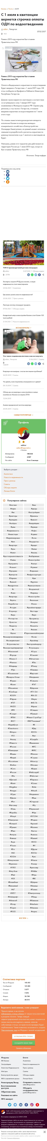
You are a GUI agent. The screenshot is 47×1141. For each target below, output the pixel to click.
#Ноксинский (13, 651)
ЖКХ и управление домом (10, 1079)
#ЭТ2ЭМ (34, 816)
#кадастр (13, 626)
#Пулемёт (34, 714)
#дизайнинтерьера (34, 608)
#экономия (34, 600)
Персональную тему (9, 1030)
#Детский (13, 780)
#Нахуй (13, 816)
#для (34, 578)
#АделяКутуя (13, 725)
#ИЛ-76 (34, 703)
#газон (34, 604)
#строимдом (34, 648)
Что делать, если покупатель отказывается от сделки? (22, 382)
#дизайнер (34, 640)
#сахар (34, 864)
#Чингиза (13, 662)
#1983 (13, 867)
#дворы (34, 509)
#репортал (13, 575)
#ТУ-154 (34, 692)
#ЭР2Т (13, 893)
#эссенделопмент (13, 640)
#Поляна (34, 889)
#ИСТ (13, 721)
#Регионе (34, 754)
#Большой (13, 824)
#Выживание (34, 743)
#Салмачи (34, 681)
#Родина (34, 820)
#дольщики (13, 520)
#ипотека (13, 505)
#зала (13, 593)
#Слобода (13, 692)
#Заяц (13, 809)
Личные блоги (9, 491)
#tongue (13, 791)
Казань (3, 9)
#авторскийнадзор (34, 644)
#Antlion (13, 765)
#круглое (34, 582)
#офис (34, 531)
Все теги (22, 918)
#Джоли (13, 798)
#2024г (13, 857)
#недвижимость (13, 531)
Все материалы (22, 328)
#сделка (34, 534)
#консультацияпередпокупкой (13, 648)
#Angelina (13, 787)
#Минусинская (13, 860)
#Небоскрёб (34, 772)
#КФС (34, 750)
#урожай (34, 824)
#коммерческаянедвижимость (13, 637)
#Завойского (13, 728)
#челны (13, 560)
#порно (34, 911)
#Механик (34, 908)
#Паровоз (34, 780)
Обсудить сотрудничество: (30, 1090)
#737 (13, 703)
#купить (13, 600)
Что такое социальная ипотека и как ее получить (23, 356)
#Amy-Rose (13, 871)
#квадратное (13, 586)
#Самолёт (34, 655)
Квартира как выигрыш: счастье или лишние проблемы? (22, 371)
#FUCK (13, 911)
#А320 (13, 706)
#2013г (34, 732)
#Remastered (13, 886)
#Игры (34, 875)
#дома (13, 633)
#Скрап (13, 908)
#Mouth (34, 791)
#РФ (13, 710)
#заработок (13, 604)
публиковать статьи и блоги (12, 1014)
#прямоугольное (34, 586)
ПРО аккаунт (7, 1099)
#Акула (34, 699)
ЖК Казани (5, 1061)
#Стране (34, 758)
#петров (13, 835)
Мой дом (4, 1071)
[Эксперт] (23, 442)
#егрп (34, 615)
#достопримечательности (13, 556)
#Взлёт (13, 783)
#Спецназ (34, 710)
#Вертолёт (34, 673)
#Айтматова (34, 659)
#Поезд (34, 666)
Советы (41, 359)
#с (13, 589)
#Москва (34, 765)
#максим (34, 835)
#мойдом (13, 523)
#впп (13, 542)
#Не (13, 776)
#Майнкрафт (13, 897)
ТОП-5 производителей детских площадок (20, 268)
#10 (13, 736)
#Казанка (34, 827)
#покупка (34, 622)
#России (13, 747)
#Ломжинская (13, 673)
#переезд (34, 593)
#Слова (34, 783)
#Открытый (34, 802)
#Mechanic (34, 904)
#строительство (13, 644)
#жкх (34, 505)
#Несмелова (13, 688)
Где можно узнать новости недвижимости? (18, 295)
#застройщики (34, 512)
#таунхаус (13, 611)
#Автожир (13, 805)
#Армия (34, 706)
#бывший (34, 838)
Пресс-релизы (18, 298)
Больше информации (13, 1138)
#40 (13, 853)
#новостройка (34, 560)
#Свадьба (34, 739)
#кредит (34, 545)
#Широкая (34, 688)
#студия (13, 608)
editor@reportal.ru (23, 448)
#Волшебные (13, 882)
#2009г (13, 695)
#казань (34, 553)
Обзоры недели (38, 271)
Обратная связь (8, 1092)
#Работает (34, 776)
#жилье (34, 549)
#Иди (34, 813)
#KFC (34, 747)
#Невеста (13, 743)
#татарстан (13, 618)
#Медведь (13, 666)
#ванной (13, 582)
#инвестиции (13, 534)
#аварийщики (34, 523)
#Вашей (13, 758)
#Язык (34, 798)
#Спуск (34, 651)
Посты (10, 9)
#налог (13, 553)
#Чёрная (13, 699)
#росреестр (34, 618)
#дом (13, 549)
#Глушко (13, 681)
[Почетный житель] (19, 442)
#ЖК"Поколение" (34, 721)
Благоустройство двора (9, 1075)
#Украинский (34, 809)
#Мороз (13, 732)
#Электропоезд (34, 893)
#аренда (34, 527)
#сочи (34, 538)
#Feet (13, 875)
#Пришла (13, 827)
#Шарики (33, 882)
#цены (13, 527)
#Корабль (13, 813)
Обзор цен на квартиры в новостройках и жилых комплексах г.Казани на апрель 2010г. (20, 393)
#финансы (34, 516)
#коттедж (34, 611)
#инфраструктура (34, 575)
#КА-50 (34, 695)
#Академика (34, 677)
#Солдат (13, 714)
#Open (13, 794)
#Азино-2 (13, 659)
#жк (13, 512)
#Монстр (34, 761)
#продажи (13, 571)
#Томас (13, 846)
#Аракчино (13, 864)
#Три (13, 670)
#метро (34, 564)
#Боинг (13, 684)
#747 (34, 684)
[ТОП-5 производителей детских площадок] (23, 252)
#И (34, 846)
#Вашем (13, 754)
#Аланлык (34, 886)
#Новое (34, 860)
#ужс (34, 857)
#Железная (34, 900)
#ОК (13, 878)
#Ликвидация (13, 750)
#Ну (34, 805)
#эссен (34, 637)
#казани (34, 629)
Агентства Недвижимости (10, 1068)
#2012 (34, 842)
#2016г (34, 853)
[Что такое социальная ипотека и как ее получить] (23, 341)
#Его (13, 849)
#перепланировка (13, 538)
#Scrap (13, 904)
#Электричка (13, 820)
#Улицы (34, 897)
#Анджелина (34, 794)
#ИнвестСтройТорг (34, 717)
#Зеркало (13, 578)
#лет (34, 736)
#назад (13, 739)
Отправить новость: (32, 1083)
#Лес (34, 662)
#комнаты (34, 626)
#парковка (34, 571)
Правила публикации (23, 1048)
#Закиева (34, 670)
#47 (13, 889)
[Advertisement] (23, 212)
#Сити (13, 769)
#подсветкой (34, 589)
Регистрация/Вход (9, 1082)
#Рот (13, 802)
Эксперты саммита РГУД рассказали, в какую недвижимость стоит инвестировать (19, 283)
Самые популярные (22, 415)
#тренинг (34, 567)
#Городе (13, 655)
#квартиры (13, 597)
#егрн (13, 615)
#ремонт (34, 520)
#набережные (34, 556)
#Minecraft (13, 900)
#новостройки (34, 597)
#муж (13, 842)
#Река (13, 831)
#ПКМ (13, 717)
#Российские (13, 761)
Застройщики (6, 1064)
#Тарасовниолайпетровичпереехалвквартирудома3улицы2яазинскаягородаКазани (34, 633)
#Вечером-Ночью (13, 677)
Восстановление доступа (8, 1087)
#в (13, 629)
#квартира (13, 545)
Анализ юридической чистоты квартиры (17, 405)
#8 (34, 725)
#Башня (34, 769)
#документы (13, 564)
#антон (34, 831)
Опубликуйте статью (23, 1036)
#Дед (34, 728)
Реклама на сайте (9, 1095)
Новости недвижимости (21, 322)
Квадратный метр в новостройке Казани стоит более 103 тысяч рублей (23, 316)
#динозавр (34, 867)
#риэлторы (13, 516)
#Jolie (34, 787)
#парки (13, 509)
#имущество (34, 542)
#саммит (13, 567)
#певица (13, 838)
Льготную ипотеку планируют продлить (16, 305)
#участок (13, 622)
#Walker (34, 871)
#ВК (34, 878)
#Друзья (34, 849)
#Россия (13, 772)
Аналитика (17, 288)
